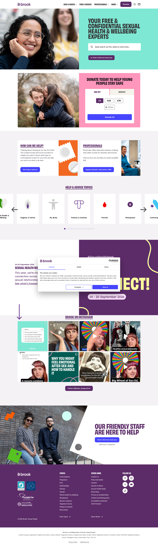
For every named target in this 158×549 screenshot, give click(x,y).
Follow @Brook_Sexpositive (79, 388)
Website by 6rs (84, 542)
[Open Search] (134, 4)
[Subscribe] (139, 4)
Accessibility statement (99, 501)
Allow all (105, 287)
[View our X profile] (125, 484)
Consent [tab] (51, 267)
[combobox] (114, 46)
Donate (126, 4)
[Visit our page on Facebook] (125, 478)
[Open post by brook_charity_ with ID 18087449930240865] (64, 336)
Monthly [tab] (122, 91)
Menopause (64, 498)
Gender (62, 492)
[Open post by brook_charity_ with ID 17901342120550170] (64, 367)
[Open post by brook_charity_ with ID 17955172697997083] (94, 367)
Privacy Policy (73, 542)
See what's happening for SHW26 (35, 283)
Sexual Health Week (98, 489)
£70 (119, 100)
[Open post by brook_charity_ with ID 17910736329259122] (125, 336)
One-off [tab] (97, 91)
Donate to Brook (97, 486)
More (113, 4)
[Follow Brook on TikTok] (125, 490)
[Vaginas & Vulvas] (28, 209)
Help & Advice (69, 4)
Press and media (97, 480)
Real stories (64, 510)
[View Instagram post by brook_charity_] (45, 349)
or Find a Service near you (101, 58)
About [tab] (106, 267)
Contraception (65, 477)
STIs (61, 483)
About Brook (95, 517)
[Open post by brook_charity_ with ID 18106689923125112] (33, 336)
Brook (24, 4)
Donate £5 (109, 117)
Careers (94, 483)
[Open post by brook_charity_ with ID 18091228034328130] (33, 367)
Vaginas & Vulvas (66, 504)
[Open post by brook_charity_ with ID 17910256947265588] (94, 336)
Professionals (100, 4)
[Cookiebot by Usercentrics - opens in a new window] (110, 261)
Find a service (85, 4)
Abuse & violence (66, 501)
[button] (14, 209)
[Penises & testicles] (79, 209)
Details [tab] (79, 267)
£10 (109, 100)
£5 (99, 100)
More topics (64, 517)
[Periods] (105, 209)
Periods (62, 489)
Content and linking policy (100, 498)
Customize (77, 287)
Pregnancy (63, 480)
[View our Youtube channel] (131, 484)
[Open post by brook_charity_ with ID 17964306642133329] (125, 367)
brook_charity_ (32, 323)
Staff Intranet (96, 504)
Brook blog (95, 492)
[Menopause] (130, 209)
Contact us (95, 477)
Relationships (64, 486)
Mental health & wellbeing (69, 495)
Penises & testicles (66, 507)
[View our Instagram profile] (131, 478)
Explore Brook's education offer (98, 169)
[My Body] (53, 209)
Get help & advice (30, 169)
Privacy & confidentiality (100, 495)
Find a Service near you (107, 440)
